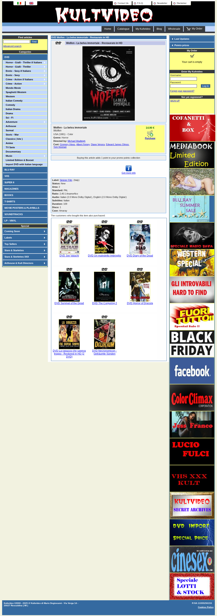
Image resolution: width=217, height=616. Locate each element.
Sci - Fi (8, 117)
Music (8, 156)
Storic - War (11, 134)
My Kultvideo (143, 28)
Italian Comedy (13, 100)
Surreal (9, 130)
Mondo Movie (12, 88)
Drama (8, 113)
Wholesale (174, 28)
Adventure (10, 122)
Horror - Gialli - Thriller (17, 66)
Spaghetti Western (15, 92)
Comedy (9, 105)
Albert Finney (83, 144)
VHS (6, 176)
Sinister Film (66, 180)
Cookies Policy (206, 607)
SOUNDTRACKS (13, 214)
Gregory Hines (67, 144)
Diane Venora (98, 144)
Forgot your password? (182, 91)
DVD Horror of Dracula (140, 303)
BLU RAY (9, 169)
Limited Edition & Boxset (19, 160)
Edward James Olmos (117, 144)
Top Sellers (10, 244)
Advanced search (12, 46)
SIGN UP (175, 100)
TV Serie (9, 147)
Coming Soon (12, 231)
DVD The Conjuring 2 (104, 303)
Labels (8, 237)
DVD (6, 57)
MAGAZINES (11, 188)
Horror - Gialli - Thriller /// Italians (23, 62)
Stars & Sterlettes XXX (16, 256)
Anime (8, 143)
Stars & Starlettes (14, 250)
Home (107, 28)
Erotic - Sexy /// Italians (17, 71)
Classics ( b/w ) (13, 139)
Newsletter (162, 3)
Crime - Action (13, 83)
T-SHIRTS (9, 201)
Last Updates (181, 39)
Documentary (12, 151)
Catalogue (123, 28)
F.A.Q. (140, 3)
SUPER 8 (9, 182)
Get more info (129, 173)
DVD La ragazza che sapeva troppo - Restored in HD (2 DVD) (69, 353)
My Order (196, 28)
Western (9, 96)
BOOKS (8, 195)
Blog (159, 28)
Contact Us (123, 3)
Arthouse (10, 126)
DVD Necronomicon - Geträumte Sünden (104, 352)
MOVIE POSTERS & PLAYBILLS (21, 208)
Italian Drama (12, 109)
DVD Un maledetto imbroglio (104, 255)
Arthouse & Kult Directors (18, 263)
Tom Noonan (60, 147)
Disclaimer (181, 3)
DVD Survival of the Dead (69, 303)
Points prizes (181, 45)
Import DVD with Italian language (23, 164)
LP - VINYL (10, 220)
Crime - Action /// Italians (18, 79)
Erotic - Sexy (12, 75)
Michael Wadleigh (76, 141)
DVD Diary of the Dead (140, 255)
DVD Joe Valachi (69, 255)
